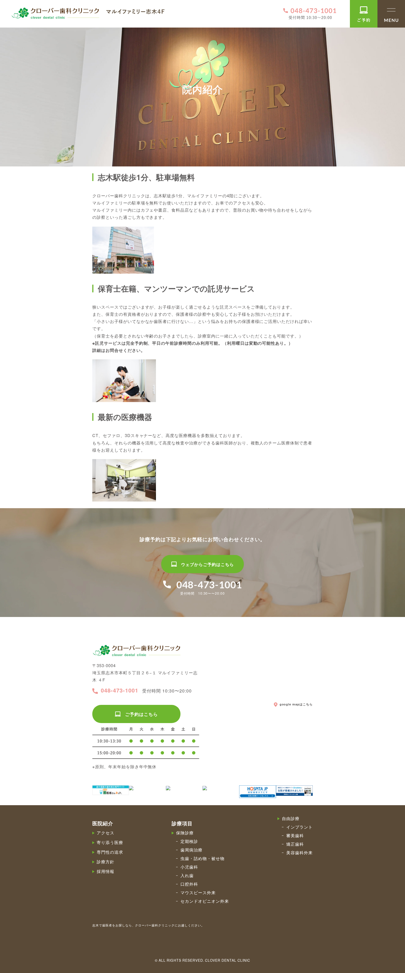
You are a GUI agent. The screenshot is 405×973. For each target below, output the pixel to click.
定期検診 (189, 841)
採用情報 (105, 871)
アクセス (105, 832)
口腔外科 (189, 884)
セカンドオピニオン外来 (204, 901)
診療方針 (105, 861)
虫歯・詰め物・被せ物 (202, 858)
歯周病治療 (191, 850)
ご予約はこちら (141, 714)
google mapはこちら (296, 704)
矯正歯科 (295, 844)
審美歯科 (295, 835)
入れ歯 (187, 875)
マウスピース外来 (198, 892)
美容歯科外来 (299, 852)
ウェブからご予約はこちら (207, 564)
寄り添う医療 (110, 842)
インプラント (299, 827)
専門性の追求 (110, 852)
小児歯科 (189, 867)
